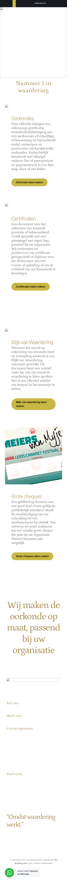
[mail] (45, 872)
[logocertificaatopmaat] (40, 2)
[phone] (51, 872)
